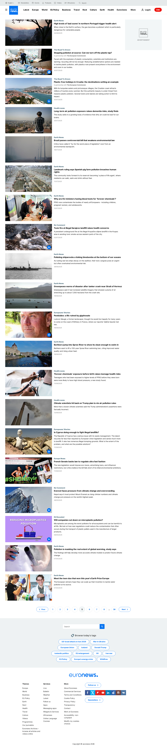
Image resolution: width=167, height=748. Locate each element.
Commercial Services (72, 691)
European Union (67, 647)
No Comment (59, 225)
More (66, 684)
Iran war (109, 653)
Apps (45, 705)
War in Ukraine (99, 642)
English (10, 3)
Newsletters (93, 700)
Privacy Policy (69, 701)
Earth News (59, 20)
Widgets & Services (51, 712)
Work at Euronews (71, 712)
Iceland (84, 647)
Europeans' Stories (62, 312)
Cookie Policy (69, 698)
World (44, 10)
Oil (97, 653)
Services (46, 684)
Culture (93, 10)
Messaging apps (49, 708)
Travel (77, 10)
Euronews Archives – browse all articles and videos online (31, 731)
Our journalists (28, 725)
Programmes (27, 722)
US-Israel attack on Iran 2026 (74, 642)
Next (85, 10)
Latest (26, 10)
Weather (46, 695)
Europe (35, 10)
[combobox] (92, 3)
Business (66, 10)
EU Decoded (59, 517)
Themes (25, 684)
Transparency (69, 705)
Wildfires (104, 659)
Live (158, 10)
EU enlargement (82, 653)
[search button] (80, 3)
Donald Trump (100, 647)
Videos (25, 718)
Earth (102, 10)
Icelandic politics (62, 653)
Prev (43, 609)
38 (114, 609)
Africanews (47, 715)
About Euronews (70, 688)
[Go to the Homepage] (13, 10)
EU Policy (54, 10)
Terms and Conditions (72, 695)
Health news (59, 108)
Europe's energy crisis (83, 659)
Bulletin (46, 691)
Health (111, 10)
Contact (67, 708)
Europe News (59, 458)
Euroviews (122, 10)
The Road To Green (62, 50)
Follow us (46, 701)
